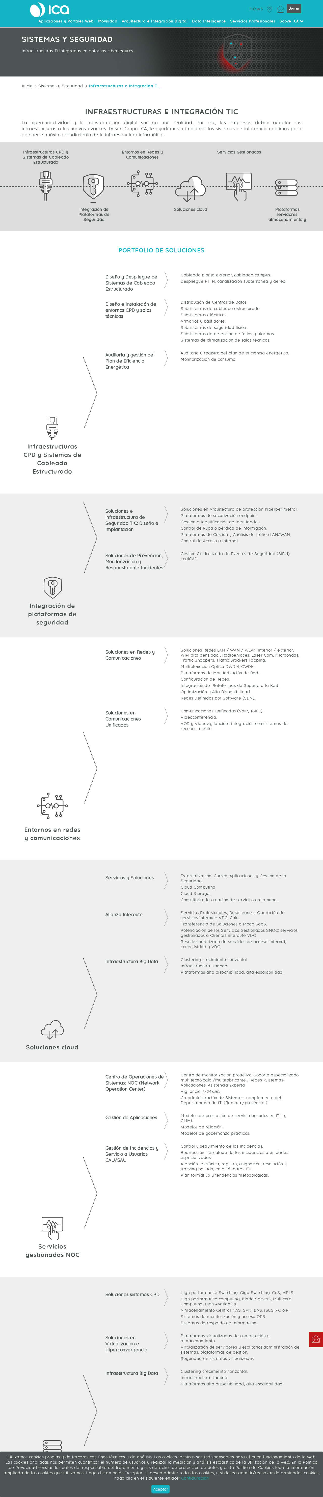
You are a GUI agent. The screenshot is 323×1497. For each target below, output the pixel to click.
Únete (294, 8)
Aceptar (160, 1489)
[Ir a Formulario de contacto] (280, 8)
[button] (316, 1339)
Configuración (194, 1478)
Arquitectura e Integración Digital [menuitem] (155, 21)
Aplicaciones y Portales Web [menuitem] (66, 21)
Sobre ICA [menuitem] (290, 21)
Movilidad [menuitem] (108, 21)
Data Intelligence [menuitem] (209, 21)
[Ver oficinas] (270, 8)
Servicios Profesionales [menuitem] (252, 21)
